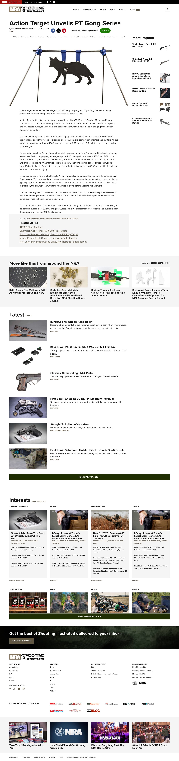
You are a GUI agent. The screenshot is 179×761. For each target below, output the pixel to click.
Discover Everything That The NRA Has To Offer (107, 746)
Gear (112, 9)
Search (12, 680)
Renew (32, 2)
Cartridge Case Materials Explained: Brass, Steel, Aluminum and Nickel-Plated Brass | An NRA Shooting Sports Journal (67, 295)
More (28, 316)
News (76, 9)
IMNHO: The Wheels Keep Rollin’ (71, 322)
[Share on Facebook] (53, 29)
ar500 (64, 218)
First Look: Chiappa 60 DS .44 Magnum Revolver (82, 399)
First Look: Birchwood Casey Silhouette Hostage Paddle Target (53, 242)
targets (75, 218)
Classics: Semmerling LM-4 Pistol (71, 373)
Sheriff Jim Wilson (62, 430)
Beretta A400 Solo (100, 541)
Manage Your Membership (142, 677)
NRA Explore (96, 677)
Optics (57, 357)
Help (11, 677)
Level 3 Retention (71, 541)
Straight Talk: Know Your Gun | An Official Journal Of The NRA (28, 535)
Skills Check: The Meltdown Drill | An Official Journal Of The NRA (27, 291)
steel (69, 218)
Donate (39, 2)
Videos (122, 9)
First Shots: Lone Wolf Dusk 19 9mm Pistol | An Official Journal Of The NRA (151, 567)
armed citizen (28, 541)
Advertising (13, 667)
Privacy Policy (13, 757)
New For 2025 (89, 9)
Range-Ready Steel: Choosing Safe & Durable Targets (48, 238)
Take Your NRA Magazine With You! (26, 746)
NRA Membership (139, 667)
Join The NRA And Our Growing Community (67, 746)
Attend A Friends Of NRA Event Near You (149, 746)
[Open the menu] (138, 9)
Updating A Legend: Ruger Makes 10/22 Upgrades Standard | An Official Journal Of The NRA (110, 571)
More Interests (38, 501)
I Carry (54, 506)
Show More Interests (102, 616)
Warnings (52, 757)
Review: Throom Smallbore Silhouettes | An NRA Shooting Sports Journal (108, 292)
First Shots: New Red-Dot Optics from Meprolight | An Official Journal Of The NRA (149, 558)
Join (26, 2)
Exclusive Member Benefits (142, 670)
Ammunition (15, 589)
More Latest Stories (99, 477)
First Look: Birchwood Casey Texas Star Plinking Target (49, 234)
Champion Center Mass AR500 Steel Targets (43, 231)
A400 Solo (112, 541)
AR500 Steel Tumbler (31, 227)
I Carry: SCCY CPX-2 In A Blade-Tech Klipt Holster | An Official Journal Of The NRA (68, 564)
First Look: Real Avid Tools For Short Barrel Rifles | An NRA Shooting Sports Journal (108, 550)
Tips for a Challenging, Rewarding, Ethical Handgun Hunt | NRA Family (27, 548)
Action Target (26, 110)
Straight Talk (16, 541)
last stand (56, 218)
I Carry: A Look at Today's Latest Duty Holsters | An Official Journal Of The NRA (67, 535)
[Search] (167, 9)
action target (33, 218)
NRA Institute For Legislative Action (104, 674)
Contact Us (13, 670)
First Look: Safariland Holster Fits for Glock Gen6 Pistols (87, 450)
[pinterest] (64, 29)
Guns (103, 9)
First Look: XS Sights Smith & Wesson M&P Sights (82, 347)
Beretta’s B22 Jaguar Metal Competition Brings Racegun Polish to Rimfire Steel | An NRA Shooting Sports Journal (109, 560)
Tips (56, 332)
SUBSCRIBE (21, 640)
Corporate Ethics (39, 757)
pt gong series (46, 218)
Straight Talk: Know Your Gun (69, 424)
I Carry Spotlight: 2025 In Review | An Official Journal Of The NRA (67, 548)
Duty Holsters (58, 541)
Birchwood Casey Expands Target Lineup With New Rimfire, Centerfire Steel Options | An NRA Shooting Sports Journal (150, 294)
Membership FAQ (138, 674)
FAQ (11, 674)
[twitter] (58, 29)
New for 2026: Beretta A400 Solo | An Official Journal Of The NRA (108, 535)
